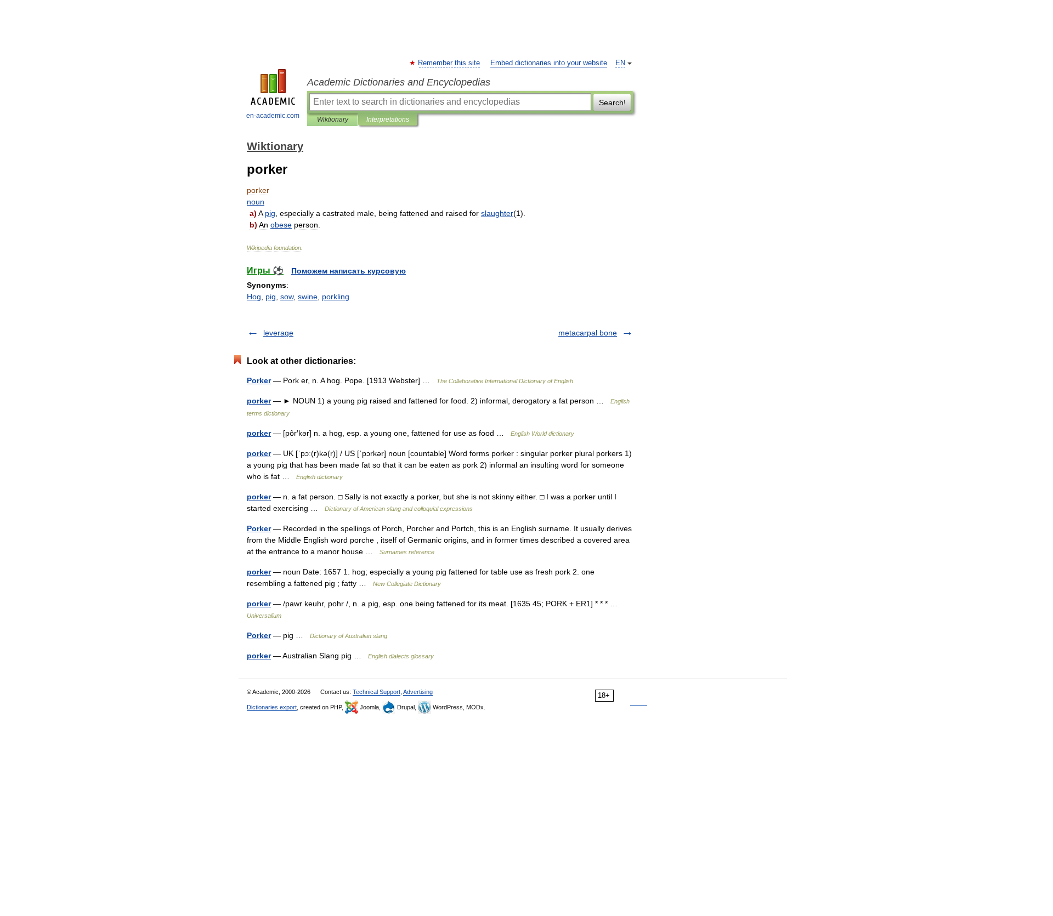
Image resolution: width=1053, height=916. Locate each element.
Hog (254, 296)
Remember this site (449, 63)
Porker (259, 380)
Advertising (418, 692)
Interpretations (387, 119)
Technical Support (376, 692)
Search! (612, 102)
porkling (335, 296)
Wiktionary (332, 119)
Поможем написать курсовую (348, 270)
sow (286, 296)
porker (259, 400)
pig (270, 296)
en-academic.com (272, 116)
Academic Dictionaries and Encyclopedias (398, 82)
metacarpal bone (587, 332)
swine (308, 296)
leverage (278, 332)
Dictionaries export (272, 707)
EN (620, 63)
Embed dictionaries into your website (548, 63)
